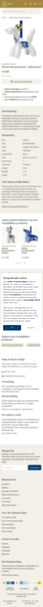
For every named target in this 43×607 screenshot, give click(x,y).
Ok (12, 328)
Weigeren (31, 328)
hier (19, 308)
